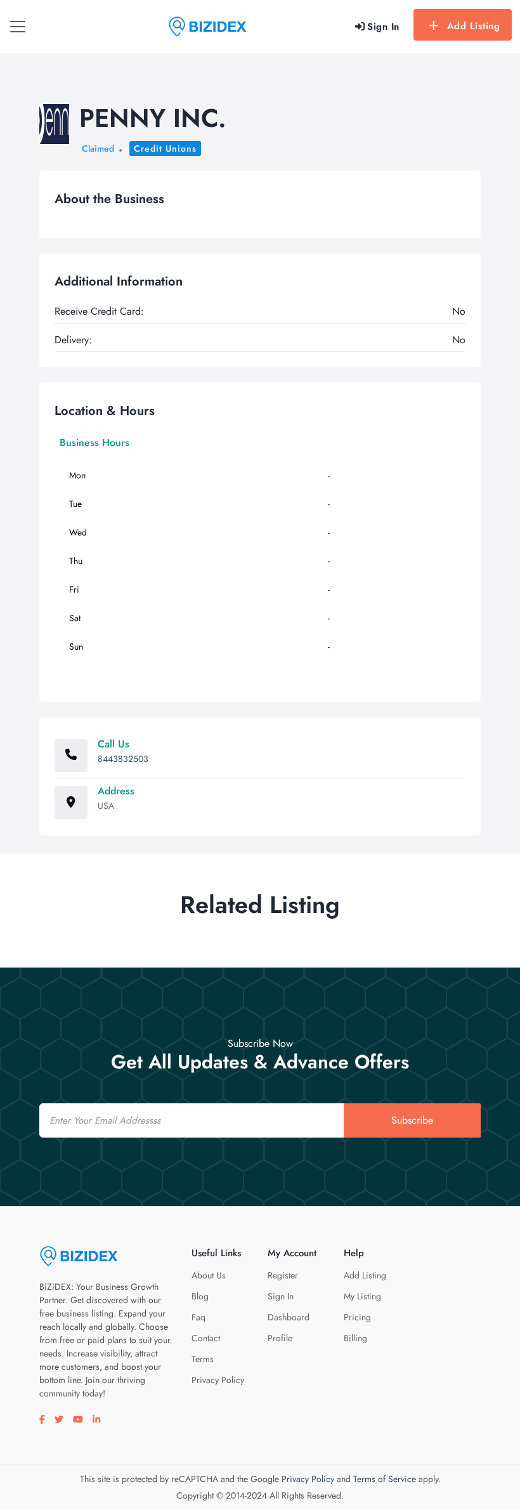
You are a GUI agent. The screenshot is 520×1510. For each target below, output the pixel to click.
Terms (203, 1359)
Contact (206, 1338)
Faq (198, 1317)
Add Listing (473, 26)
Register (283, 1275)
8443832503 (123, 758)
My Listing (362, 1296)
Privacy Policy (218, 1380)
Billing (355, 1338)
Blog (200, 1296)
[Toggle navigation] (17, 26)
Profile (280, 1338)
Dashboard (288, 1317)
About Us (209, 1275)
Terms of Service (384, 1479)
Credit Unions (165, 148)
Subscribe (412, 1120)
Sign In (281, 1296)
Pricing (357, 1317)
